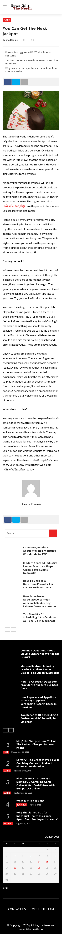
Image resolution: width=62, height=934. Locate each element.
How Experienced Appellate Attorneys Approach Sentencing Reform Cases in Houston (39, 601)
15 (47, 861)
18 (15, 867)
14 (39, 861)
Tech (5, 752)
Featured (21, 805)
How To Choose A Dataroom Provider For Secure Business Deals (38, 584)
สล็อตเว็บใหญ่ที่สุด (14, 206)
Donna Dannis (10, 39)
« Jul (5, 887)
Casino (6, 20)
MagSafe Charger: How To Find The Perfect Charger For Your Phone (36, 744)
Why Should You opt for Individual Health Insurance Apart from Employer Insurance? (37, 816)
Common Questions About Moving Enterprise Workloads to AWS (39, 551)
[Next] (13, 629)
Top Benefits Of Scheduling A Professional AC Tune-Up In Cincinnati (39, 617)
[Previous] (7, 629)
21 (39, 867)
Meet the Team (43, 909)
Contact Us (17, 909)
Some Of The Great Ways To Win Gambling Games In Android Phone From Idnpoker (37, 763)
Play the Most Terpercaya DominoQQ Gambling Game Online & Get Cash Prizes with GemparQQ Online (35, 783)
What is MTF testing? (30, 800)
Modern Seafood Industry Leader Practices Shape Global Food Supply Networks (40, 568)
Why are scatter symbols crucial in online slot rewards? (31, 70)
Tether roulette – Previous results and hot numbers (31, 62)
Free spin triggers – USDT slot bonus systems (28, 54)
